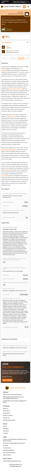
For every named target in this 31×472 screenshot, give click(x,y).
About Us (5, 408)
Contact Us (6, 417)
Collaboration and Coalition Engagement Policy (14, 401)
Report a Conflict (8, 415)
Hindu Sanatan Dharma (15, 88)
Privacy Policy (7, 448)
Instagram (6, 428)
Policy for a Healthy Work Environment (14, 443)
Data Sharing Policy (8, 450)
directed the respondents (8, 149)
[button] (28, 7)
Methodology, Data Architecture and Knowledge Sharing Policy (13, 397)
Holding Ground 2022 (9, 420)
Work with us (6, 410)
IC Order (5, 445)
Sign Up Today (7, 380)
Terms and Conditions (9, 452)
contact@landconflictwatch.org (12, 461)
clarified (7, 170)
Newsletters (6, 413)
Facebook (6, 431)
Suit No (12, 116)
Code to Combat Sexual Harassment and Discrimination (14, 440)
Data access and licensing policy (12, 394)
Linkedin (5, 433)
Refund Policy (7, 455)
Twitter (5, 426)
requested (4, 175)
